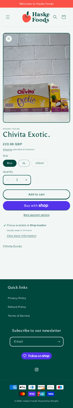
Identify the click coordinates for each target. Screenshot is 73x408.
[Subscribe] (59, 341)
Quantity (8, 171)
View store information (21, 235)
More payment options (36, 215)
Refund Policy (17, 307)
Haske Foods (30, 401)
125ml (41, 164)
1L (24, 163)
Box (9, 163)
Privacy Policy (17, 298)
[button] (8, 17)
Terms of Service (19, 315)
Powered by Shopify (48, 401)
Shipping (7, 149)
